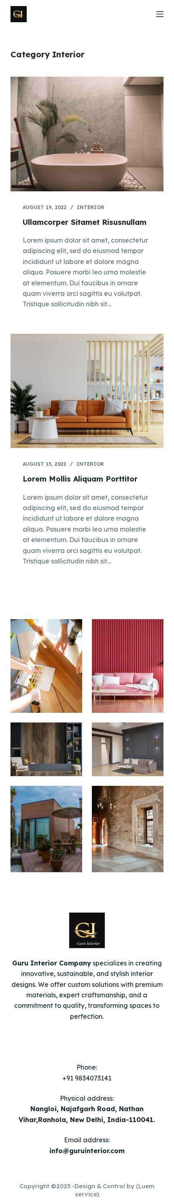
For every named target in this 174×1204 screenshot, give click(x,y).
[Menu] (159, 14)
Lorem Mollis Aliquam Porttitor (80, 479)
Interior (90, 207)
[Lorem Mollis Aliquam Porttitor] (87, 391)
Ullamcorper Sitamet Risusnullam (84, 222)
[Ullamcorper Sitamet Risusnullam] (87, 134)
